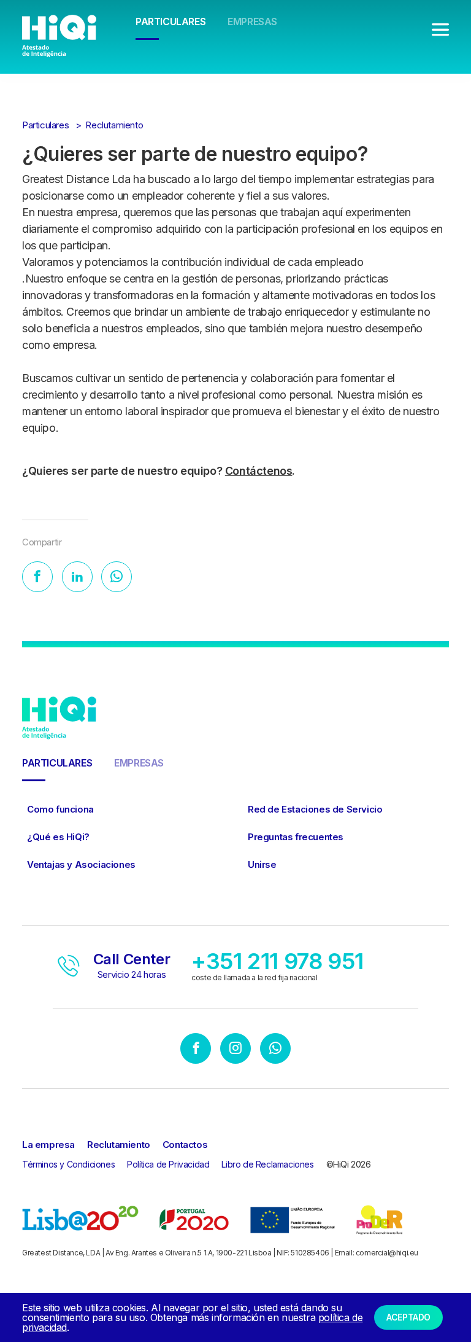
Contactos (185, 1144)
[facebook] (195, 1050)
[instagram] (235, 1050)
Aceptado (408, 1317)
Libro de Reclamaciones (267, 1164)
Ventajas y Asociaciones (81, 864)
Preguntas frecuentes (295, 837)
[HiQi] (59, 35)
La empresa (48, 1144)
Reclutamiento (114, 125)
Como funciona (60, 809)
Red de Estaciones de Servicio (315, 809)
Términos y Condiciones (68, 1164)
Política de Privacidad (168, 1164)
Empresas (252, 21)
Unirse (262, 864)
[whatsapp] (275, 1050)
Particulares (170, 21)
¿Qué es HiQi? (58, 837)
